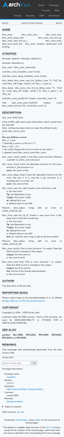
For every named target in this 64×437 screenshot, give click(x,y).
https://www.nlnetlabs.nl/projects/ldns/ (25, 389)
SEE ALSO (9, 329)
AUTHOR (8, 280)
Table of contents (13, 406)
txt (18, 412)
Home (41, 5)
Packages (54, 5)
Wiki (57, 10)
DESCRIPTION (11, 112)
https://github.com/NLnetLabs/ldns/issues (25, 301)
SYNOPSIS (9, 53)
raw (22, 412)
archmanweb (21, 420)
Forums (46, 10)
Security (30, 15)
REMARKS (9, 344)
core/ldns (11, 377)
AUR (41, 15)
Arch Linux (17, 5)
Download (54, 15)
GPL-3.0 (49, 427)
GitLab (17, 15)
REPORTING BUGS (15, 292)
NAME (6, 29)
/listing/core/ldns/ (15, 401)
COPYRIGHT (10, 307)
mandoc (37, 420)
